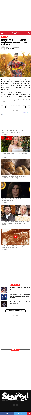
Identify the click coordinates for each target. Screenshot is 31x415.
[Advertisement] (15, 15)
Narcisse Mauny (10, 48)
